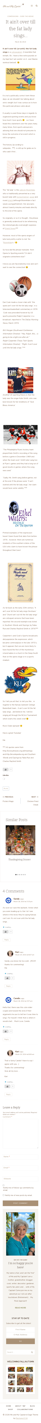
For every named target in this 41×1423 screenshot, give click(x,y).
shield (10, 200)
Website (7, 1179)
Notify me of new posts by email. (18, 1195)
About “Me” (20, 1406)
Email (6, 1167)
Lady (6, 788)
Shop (10, 1409)
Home (8, 1406)
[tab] (16, 874)
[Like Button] (5, 769)
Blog (32, 1406)
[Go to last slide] (9, 849)
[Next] (31, 849)
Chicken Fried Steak (32, 801)
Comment (7, 1117)
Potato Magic (8, 799)
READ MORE (20, 1308)
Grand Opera (10, 228)
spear (32, 197)
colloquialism (16, 52)
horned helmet (23, 197)
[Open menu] (32, 5)
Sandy (17, 898)
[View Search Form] (36, 5)
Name (7, 1156)
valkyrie (22, 190)
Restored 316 (22, 1418)
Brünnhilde (30, 190)
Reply (6, 940)
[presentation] (20, 840)
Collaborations (25, 1409)
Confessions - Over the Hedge (20, 16)
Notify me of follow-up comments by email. (18, 1189)
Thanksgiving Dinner (19, 859)
